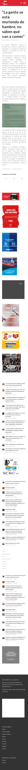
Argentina (4, 566)
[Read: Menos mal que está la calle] (3, 543)
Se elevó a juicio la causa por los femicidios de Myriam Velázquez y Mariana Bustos (13, 493)
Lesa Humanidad (6, 554)
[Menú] (24, 3)
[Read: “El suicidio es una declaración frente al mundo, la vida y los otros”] (3, 482)
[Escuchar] (10, 200)
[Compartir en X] (14, 178)
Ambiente (4, 561)
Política (16, 40)
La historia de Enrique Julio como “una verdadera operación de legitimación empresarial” (15, 391)
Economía (4, 563)
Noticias (11, 40)
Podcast (4, 736)
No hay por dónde (10, 487)
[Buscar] (20, 3)
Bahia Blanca (5, 40)
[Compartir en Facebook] (6, 178)
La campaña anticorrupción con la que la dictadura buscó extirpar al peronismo (15, 414)
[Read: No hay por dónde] (3, 488)
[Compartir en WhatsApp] (22, 178)
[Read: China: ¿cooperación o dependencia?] (3, 445)
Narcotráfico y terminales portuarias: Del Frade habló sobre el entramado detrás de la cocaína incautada (14, 515)
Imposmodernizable (10, 509)
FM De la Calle (18, 169)
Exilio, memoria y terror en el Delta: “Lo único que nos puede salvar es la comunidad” (15, 438)
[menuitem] (20, 3)
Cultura (3, 556)
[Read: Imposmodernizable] (3, 510)
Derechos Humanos (6, 559)
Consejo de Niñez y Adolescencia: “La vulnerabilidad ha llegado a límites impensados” (14, 430)
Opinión (4, 748)
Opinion (4, 568)
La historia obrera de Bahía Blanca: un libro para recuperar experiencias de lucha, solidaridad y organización (15, 422)
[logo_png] (11, 3)
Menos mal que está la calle (12, 543)
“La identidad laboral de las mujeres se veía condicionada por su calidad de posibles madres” (15, 399)
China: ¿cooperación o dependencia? (14, 444)
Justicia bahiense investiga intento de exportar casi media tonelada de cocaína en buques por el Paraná (15, 531)
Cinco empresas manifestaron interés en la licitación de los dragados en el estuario (15, 523)
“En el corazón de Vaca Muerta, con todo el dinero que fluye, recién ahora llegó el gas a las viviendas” (15, 407)
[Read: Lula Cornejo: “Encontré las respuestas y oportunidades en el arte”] (3, 449)
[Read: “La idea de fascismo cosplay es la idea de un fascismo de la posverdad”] (3, 384)
